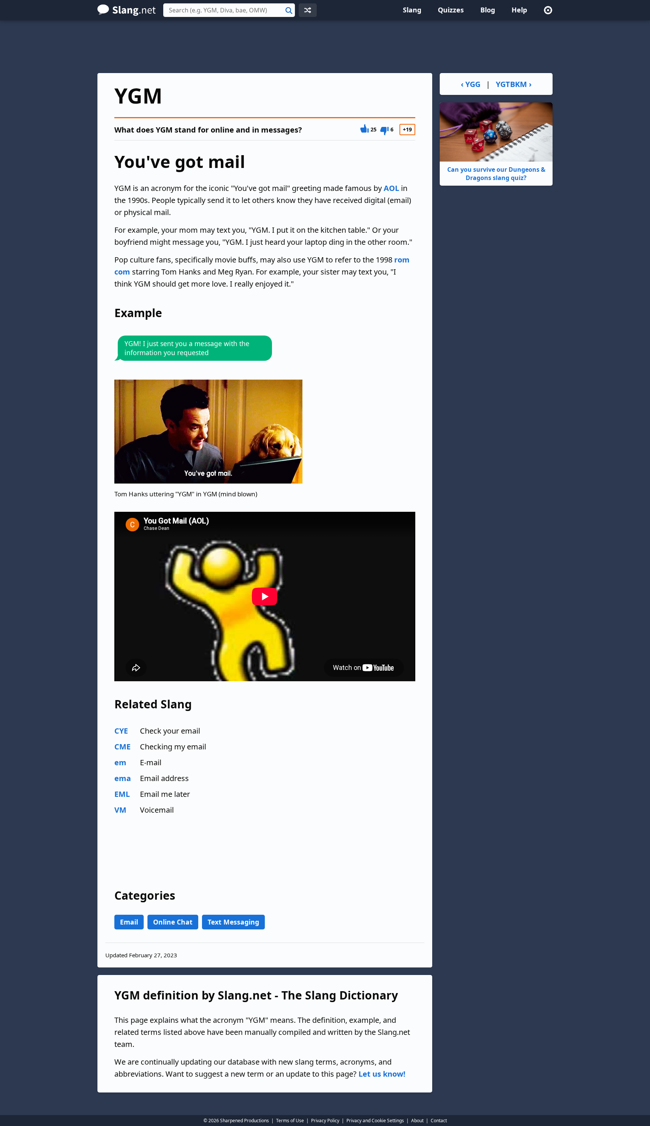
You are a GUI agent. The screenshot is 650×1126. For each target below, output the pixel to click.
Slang (412, 9)
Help (519, 9)
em (120, 762)
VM (120, 810)
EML (122, 794)
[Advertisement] (325, 47)
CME (122, 747)
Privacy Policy (325, 1120)
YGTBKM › (514, 84)
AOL (391, 188)
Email (129, 921)
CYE (121, 731)
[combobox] (229, 10)
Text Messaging (233, 921)
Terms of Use (290, 1120)
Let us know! (381, 1074)
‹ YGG (470, 84)
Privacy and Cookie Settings (375, 1120)
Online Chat (173, 921)
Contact (439, 1120)
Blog (487, 9)
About (417, 1120)
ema (122, 778)
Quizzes (451, 9)
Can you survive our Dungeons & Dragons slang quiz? (496, 173)
